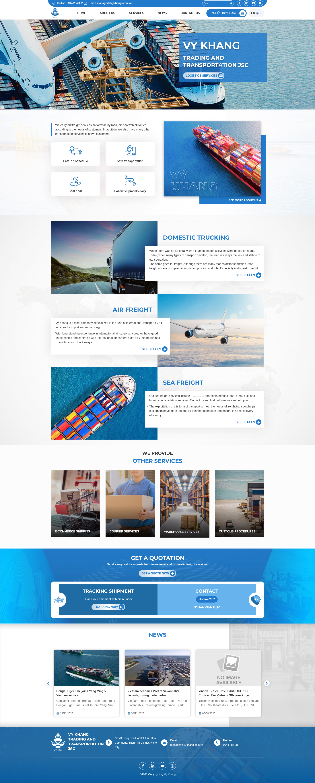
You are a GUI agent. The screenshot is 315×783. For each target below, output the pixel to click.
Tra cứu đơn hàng (223, 13)
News (162, 13)
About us (107, 13)
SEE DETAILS (245, 275)
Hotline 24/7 (207, 599)
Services (136, 13)
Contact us (190, 13)
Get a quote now (155, 573)
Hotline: (69, 3)
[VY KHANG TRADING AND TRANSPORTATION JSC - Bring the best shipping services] (60, 13)
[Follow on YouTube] (260, 3)
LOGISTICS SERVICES (202, 75)
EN (253, 13)
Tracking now (106, 607)
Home (81, 13)
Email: (110, 3)
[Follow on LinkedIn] (253, 3)
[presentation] (48, 683)
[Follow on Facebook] (239, 3)
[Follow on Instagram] (246, 3)
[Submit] (231, 3)
